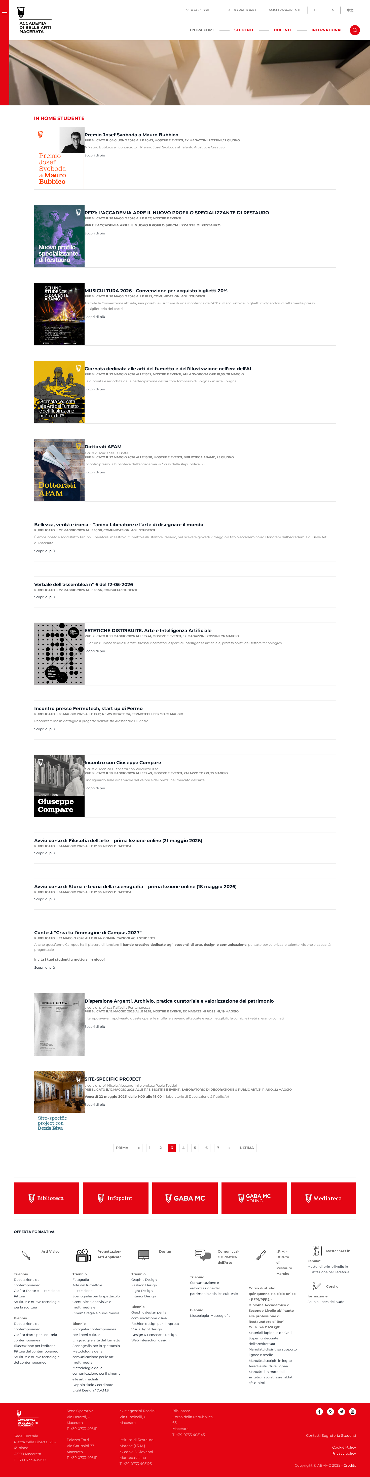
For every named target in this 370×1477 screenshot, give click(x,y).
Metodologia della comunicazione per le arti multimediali (93, 1356)
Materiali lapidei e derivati (270, 1333)
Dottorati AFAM (103, 446)
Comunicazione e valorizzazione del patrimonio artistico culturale (214, 1288)
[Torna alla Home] (34, 20)
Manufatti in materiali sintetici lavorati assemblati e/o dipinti (271, 1377)
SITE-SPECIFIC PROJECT (113, 1079)
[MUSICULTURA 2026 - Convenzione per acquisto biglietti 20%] (59, 314)
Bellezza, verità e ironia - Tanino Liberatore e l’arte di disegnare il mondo (118, 524)
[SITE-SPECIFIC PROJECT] (59, 1102)
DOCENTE (283, 30)
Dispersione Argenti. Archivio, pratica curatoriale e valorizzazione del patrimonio (179, 1001)
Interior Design (143, 1296)
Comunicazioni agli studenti (179, 296)
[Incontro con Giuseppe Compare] (59, 786)
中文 (350, 10)
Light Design (142, 1291)
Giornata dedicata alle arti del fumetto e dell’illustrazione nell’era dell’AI (168, 369)
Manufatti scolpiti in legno (270, 1361)
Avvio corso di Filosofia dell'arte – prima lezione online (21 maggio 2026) (118, 840)
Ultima (247, 1147)
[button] (4, 20)
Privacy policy (343, 1453)
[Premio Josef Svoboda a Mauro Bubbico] (59, 158)
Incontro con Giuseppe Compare (123, 762)
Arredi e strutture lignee (268, 1366)
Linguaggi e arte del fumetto (96, 1340)
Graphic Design (144, 1280)
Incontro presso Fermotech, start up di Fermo (88, 708)
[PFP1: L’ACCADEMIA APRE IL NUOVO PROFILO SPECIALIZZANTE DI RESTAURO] (59, 236)
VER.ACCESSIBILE (201, 10)
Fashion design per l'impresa (155, 1324)
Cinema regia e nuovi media (95, 1313)
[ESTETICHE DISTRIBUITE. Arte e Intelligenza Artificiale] (59, 653)
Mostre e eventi (169, 140)
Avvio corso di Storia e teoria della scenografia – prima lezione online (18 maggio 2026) (135, 886)
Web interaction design (150, 1340)
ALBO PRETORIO (242, 10)
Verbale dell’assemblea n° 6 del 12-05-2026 (83, 584)
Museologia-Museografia (210, 1316)
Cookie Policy (344, 1447)
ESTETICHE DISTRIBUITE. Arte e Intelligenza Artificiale (148, 630)
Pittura (19, 1296)
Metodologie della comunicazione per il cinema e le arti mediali (96, 1373)
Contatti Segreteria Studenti (331, 1435)
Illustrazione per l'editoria (35, 1346)
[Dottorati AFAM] (59, 470)
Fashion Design (144, 1285)
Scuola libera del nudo (326, 1302)
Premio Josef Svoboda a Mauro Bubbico (131, 135)
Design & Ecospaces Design (154, 1335)
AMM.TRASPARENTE (285, 10)
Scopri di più (95, 155)
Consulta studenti (120, 590)
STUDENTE (244, 30)
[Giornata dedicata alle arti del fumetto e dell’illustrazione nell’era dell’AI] (59, 392)
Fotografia (80, 1280)
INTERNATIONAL (327, 30)
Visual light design (146, 1329)
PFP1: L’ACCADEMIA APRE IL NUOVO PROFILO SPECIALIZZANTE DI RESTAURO (177, 213)
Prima (122, 1147)
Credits (350, 1465)
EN (332, 10)
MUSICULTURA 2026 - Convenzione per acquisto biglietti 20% (156, 291)
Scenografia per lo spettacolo (96, 1296)
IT (315, 10)
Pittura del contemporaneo (36, 1351)
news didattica (116, 714)
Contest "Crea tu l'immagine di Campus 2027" (88, 932)
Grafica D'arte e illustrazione (37, 1291)
